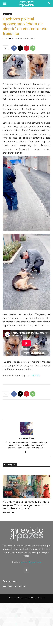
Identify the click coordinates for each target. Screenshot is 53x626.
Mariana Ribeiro (12, 38)
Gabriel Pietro (8, 512)
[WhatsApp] (32, 48)
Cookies (32, 597)
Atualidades (7, 14)
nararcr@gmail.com (31, 562)
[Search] (49, 3)
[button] (4, 3)
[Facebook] (14, 48)
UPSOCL (35, 375)
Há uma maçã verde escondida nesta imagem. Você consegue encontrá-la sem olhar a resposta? (26, 505)
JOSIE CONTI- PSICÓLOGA (14, 586)
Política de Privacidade (17, 597)
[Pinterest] (26, 48)
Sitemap (41, 597)
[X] (20, 48)
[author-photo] (26, 434)
